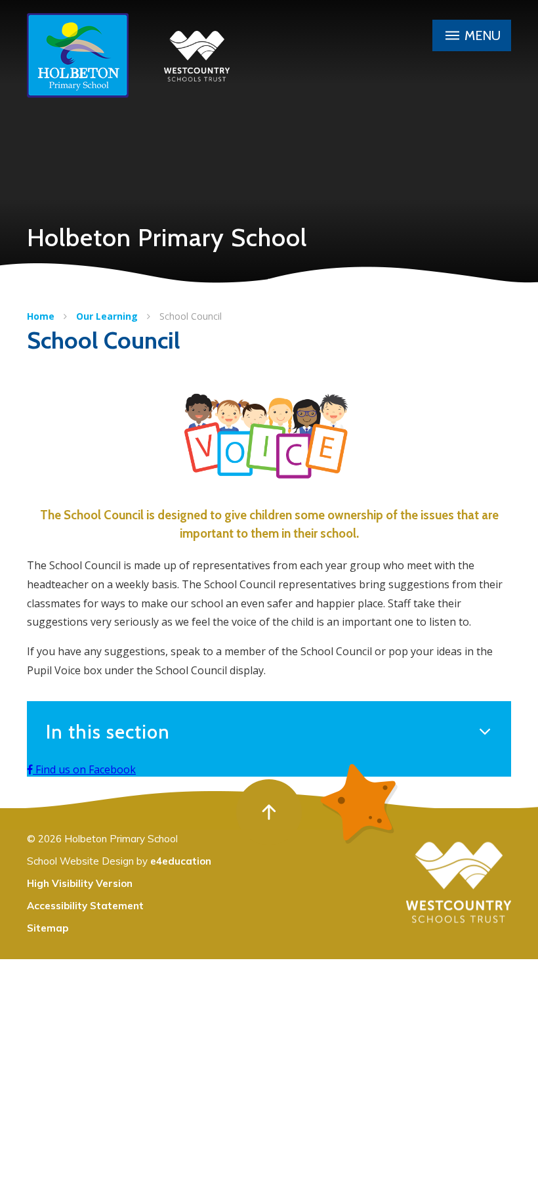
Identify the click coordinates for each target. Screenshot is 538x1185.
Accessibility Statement (85, 905)
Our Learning (107, 316)
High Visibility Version (80, 883)
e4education (180, 861)
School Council (190, 316)
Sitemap (47, 928)
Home (40, 316)
